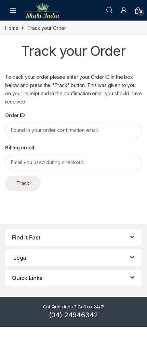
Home (11, 28)
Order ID (15, 115)
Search (109, 10)
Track (22, 183)
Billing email (19, 147)
